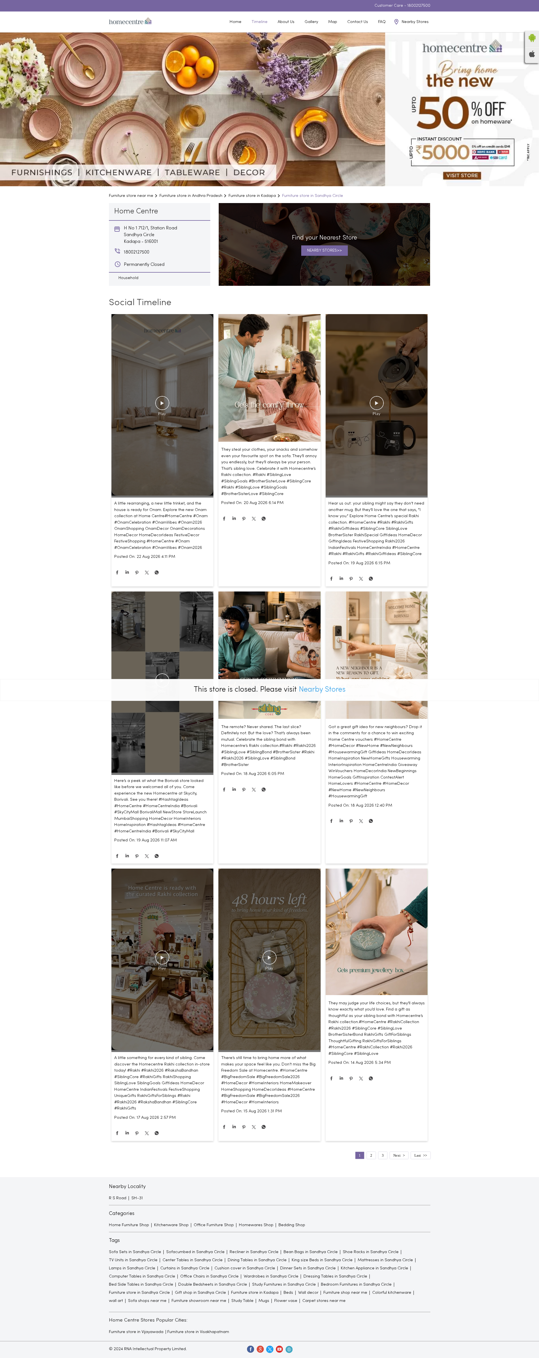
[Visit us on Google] (260, 1349)
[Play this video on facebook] (162, 406)
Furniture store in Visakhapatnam (198, 1332)
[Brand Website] (289, 1349)
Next (397, 1155)
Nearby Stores (322, 689)
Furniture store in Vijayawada (136, 1332)
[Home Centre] (130, 21)
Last (417, 1155)
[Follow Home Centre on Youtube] (279, 1349)
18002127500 (418, 6)
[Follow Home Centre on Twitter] (269, 1349)
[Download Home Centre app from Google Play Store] (532, 44)
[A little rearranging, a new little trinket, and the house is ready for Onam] (162, 406)
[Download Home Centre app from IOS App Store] (532, 56)
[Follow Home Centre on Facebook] (250, 1349)
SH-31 (137, 1198)
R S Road (117, 1198)
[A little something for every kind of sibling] (162, 960)
